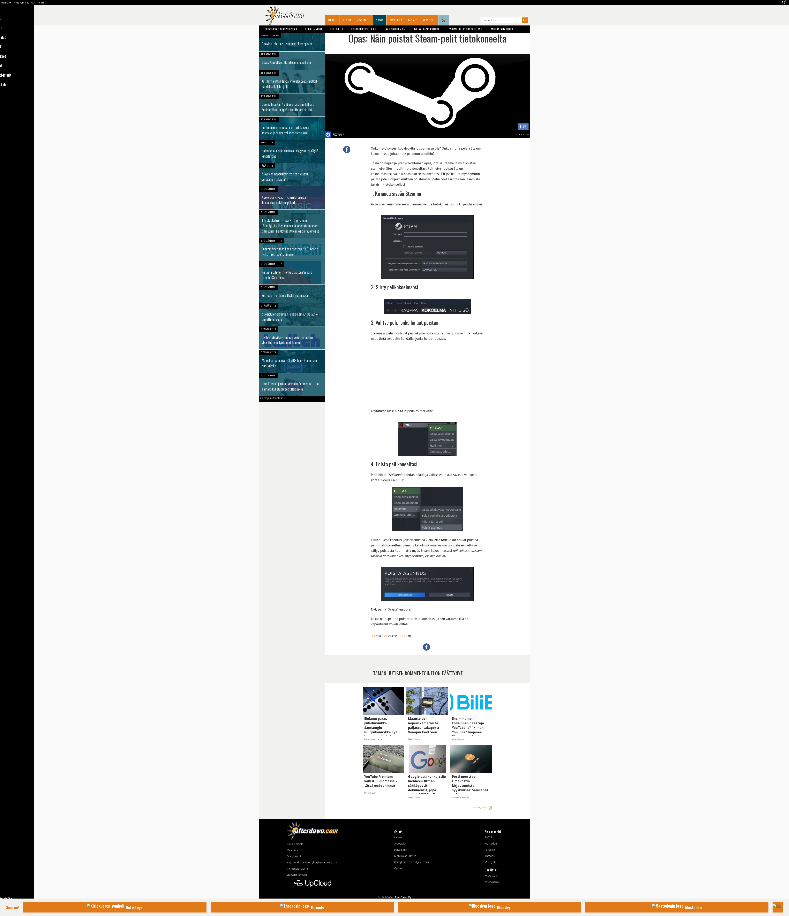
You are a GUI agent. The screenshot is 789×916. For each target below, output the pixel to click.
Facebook (490, 849)
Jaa (524, 126)
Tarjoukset (396, 20)
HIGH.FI (40, 2)
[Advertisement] (427, 372)
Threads (490, 855)
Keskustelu (429, 20)
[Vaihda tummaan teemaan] (443, 20)
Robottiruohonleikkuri (364, 29)
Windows (392, 636)
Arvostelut (363, 20)
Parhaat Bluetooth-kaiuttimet (465, 29)
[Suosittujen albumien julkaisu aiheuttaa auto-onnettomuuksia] (292, 314)
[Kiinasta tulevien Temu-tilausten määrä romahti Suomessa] (292, 272)
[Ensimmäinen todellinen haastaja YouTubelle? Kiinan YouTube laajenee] (292, 249)
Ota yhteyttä (294, 856)
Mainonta (292, 850)
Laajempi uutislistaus (271, 398)
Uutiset (347, 20)
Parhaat (412, 20)
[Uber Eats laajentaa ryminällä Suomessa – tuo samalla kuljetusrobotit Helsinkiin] (292, 384)
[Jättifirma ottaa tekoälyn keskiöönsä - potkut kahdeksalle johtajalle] (292, 81)
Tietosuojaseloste (297, 868)
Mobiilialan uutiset (405, 855)
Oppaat (379, 20)
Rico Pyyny (338, 134)
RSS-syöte (490, 862)
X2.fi (33, 2)
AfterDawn (6, 2)
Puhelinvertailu (21, 2)
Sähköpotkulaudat (396, 29)
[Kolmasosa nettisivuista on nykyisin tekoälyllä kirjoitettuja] (292, 151)
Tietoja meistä (295, 844)
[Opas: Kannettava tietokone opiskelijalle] (292, 61)
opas (378, 636)
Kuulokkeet (336, 29)
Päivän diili (400, 849)
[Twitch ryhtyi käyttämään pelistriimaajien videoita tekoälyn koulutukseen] (292, 337)
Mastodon (491, 843)
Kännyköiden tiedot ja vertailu (411, 862)
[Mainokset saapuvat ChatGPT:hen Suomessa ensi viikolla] (292, 361)
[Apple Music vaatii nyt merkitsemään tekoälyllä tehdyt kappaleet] (292, 197)
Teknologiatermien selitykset (281, 29)
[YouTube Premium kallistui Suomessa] (292, 294)
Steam (407, 636)
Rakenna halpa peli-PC (502, 29)
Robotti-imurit (313, 29)
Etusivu (332, 20)
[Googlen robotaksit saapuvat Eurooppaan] (292, 42)
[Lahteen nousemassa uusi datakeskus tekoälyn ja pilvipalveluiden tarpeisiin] (292, 128)
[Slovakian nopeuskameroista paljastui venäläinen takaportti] (292, 174)
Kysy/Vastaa (492, 881)
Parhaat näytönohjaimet (427, 29)
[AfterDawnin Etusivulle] (284, 15)
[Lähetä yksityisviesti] (348, 134)
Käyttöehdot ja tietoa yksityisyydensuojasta (312, 862)
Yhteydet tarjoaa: (297, 874)
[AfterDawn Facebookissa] (476, 21)
